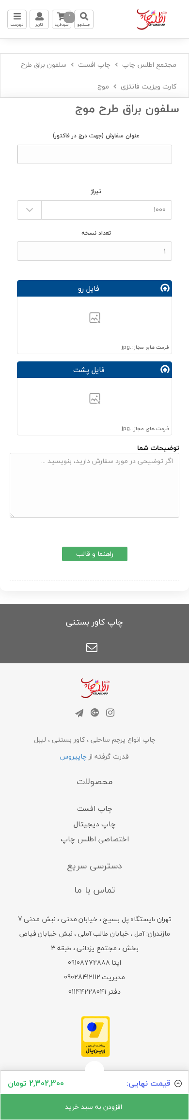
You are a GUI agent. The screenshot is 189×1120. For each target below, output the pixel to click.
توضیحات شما (158, 448)
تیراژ (96, 191)
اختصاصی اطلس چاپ (95, 839)
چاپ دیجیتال (95, 824)
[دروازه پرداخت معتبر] (95, 1036)
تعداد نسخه (96, 233)
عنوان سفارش (96, 136)
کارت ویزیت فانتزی (148, 86)
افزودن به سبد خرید (94, 1107)
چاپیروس (73, 756)
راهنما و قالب (94, 554)
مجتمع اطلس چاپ (149, 65)
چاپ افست (94, 65)
